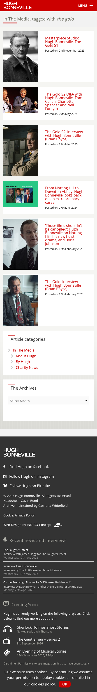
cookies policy (43, 684)
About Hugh (26, 356)
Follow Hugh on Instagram (31, 476)
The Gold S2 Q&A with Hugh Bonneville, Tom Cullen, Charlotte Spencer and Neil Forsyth (63, 101)
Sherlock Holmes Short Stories (43, 627)
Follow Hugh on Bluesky (29, 485)
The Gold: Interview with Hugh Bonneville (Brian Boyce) (63, 285)
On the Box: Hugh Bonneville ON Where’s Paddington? (37, 582)
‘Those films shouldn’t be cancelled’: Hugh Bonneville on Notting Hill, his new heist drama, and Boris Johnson (63, 234)
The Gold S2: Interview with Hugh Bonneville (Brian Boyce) (64, 135)
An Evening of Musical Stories (42, 651)
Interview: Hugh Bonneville (20, 566)
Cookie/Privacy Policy (19, 515)
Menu (84, 6)
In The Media (24, 350)
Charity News (27, 367)
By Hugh (23, 361)
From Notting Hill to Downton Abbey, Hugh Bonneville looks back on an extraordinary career (64, 195)
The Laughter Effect (15, 550)
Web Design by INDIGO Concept (28, 525)
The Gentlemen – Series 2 (38, 639)
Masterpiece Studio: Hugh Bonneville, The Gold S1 (63, 42)
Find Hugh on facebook (29, 466)
